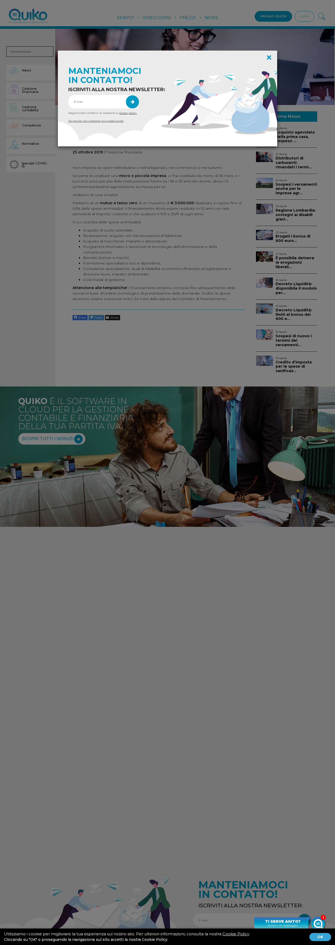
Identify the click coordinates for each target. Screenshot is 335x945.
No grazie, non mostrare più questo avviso (96, 121)
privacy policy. (128, 113)
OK (320, 937)
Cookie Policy (235, 933)
